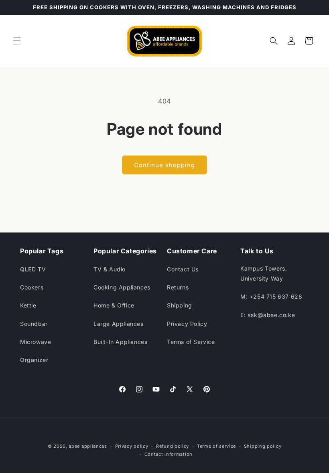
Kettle (28, 305)
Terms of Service (191, 341)
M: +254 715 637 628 (271, 296)
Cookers (31, 287)
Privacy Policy (187, 323)
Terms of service (216, 446)
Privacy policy (131, 446)
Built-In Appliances (120, 341)
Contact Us (183, 269)
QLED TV (33, 269)
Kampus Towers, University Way (263, 273)
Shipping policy (263, 446)
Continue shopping (164, 165)
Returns (178, 287)
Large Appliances (118, 323)
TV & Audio (109, 269)
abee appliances (88, 446)
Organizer (34, 359)
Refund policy (172, 446)
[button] (17, 41)
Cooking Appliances (121, 287)
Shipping (179, 305)
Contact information (168, 454)
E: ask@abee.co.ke (267, 314)
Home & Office (113, 305)
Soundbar (34, 323)
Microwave (35, 341)
